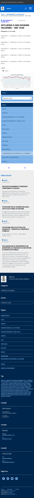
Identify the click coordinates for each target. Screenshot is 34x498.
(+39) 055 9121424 (7, 439)
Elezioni (9, 8)
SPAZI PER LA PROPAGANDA (10, 157)
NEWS (6, 180)
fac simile (17, 387)
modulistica (27, 387)
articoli (4, 109)
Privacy (2, 489)
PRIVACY (4, 133)
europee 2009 (4, 387)
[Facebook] (3, 479)
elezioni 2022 (11, 384)
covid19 (24, 383)
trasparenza (17, 394)
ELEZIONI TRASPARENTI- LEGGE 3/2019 (13, 121)
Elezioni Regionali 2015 (14, 386)
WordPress (11, 491)
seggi (30, 392)
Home (2, 14)
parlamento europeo (6, 389)
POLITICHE (5, 141)
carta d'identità (14, 381)
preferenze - (23, 389)
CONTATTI (5, 113)
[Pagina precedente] (9, 168)
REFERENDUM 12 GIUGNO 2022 (16, 14)
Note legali (9, 489)
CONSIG (10, 383)
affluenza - (3, 380)
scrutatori (26, 392)
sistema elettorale (23, 393)
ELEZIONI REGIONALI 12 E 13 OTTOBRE (13, 117)
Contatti (17, 489)
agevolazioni (9, 380)
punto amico (26, 390)
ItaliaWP (10, 492)
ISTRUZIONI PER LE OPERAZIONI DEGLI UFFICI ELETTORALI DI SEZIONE (15, 208)
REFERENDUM (6, 149)
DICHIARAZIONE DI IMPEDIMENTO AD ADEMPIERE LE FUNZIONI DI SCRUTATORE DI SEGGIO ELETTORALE (16, 248)
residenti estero (11, 392)
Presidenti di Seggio (8, 390)
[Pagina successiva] (25, 168)
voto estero (8, 396)
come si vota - (5, 383)
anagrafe (15, 380)
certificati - (20, 381)
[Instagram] (16, 479)
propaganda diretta (17, 390)
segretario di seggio (5, 393)
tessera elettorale (10, 394)
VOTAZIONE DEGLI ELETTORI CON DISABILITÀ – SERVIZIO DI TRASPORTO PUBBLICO (15, 229)
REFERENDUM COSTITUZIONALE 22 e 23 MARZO (16, 153)
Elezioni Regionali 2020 (25, 386)
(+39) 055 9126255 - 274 (8, 435)
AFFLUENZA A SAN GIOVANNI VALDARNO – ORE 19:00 (15, 26)
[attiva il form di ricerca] (25, 8)
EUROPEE (5, 145)
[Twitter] (7, 479)
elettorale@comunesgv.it (8, 462)
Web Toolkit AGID (11, 494)
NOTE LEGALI (6, 129)
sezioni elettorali (15, 393)
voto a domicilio (24, 394)
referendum (4, 392)
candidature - (7, 381)
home (3, 125)
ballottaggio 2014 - (21, 380)
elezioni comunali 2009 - (21, 384)
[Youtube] (12, 479)
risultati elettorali (19, 392)
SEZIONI (4, 161)
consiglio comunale (17, 383)
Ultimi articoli (6, 175)
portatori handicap (15, 389)
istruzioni (22, 387)
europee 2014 (11, 387)
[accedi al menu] (30, 8)
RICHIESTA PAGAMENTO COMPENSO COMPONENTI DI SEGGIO (15, 187)
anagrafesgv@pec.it (7, 458)
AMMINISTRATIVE (7, 137)
